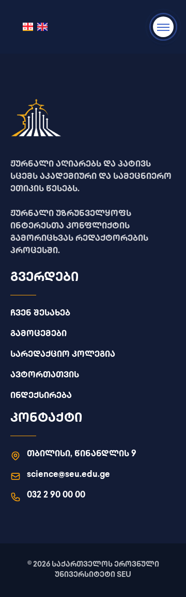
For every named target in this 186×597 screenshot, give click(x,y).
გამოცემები (38, 334)
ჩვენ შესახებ (40, 313)
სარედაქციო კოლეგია (62, 355)
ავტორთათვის (44, 375)
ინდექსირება (41, 396)
